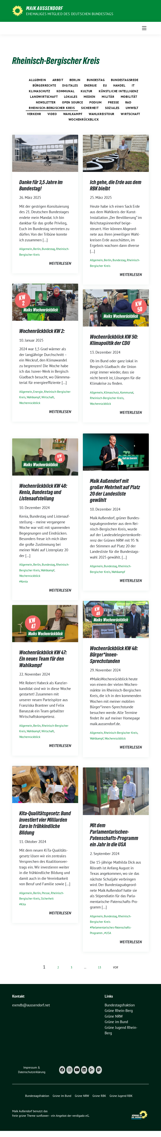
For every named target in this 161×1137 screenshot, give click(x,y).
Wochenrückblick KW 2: (42, 331)
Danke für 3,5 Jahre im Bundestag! (41, 185)
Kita (23, 904)
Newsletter (46, 102)
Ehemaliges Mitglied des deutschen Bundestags (69, 14)
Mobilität (129, 97)
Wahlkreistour (101, 114)
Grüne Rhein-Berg (119, 1010)
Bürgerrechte (44, 85)
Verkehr (34, 114)
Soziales (112, 108)
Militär (108, 97)
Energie (90, 85)
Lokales (70, 97)
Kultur (86, 91)
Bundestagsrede (124, 80)
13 (99, 967)
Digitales (70, 85)
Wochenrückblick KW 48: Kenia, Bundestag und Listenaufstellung (43, 492)
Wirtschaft (130, 114)
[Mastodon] (99, 1070)
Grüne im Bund (116, 1021)
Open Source (72, 102)
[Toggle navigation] (144, 28)
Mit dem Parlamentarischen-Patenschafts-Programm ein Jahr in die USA (114, 834)
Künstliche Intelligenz (118, 91)
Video (52, 114)
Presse (113, 102)
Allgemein (37, 80)
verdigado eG (80, 1116)
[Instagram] (69, 1070)
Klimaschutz (39, 91)
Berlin (75, 80)
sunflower (42, 1116)
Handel (119, 85)
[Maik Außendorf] (17, 10)
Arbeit (57, 80)
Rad (128, 102)
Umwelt (132, 108)
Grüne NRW (114, 1016)
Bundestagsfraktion (120, 1005)
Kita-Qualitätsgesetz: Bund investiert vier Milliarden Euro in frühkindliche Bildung (45, 822)
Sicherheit (90, 108)
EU (105, 85)
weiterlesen (60, 263)
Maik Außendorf (44, 8)
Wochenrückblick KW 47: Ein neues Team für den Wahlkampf (43, 658)
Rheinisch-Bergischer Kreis (52, 108)
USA (108, 933)
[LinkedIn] (84, 1070)
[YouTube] (77, 1070)
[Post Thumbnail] (45, 152)
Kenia (24, 581)
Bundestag (96, 80)
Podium (95, 102)
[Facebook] (62, 1070)
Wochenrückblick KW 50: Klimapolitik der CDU (114, 340)
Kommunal (65, 91)
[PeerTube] (91, 1070)
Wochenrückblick (84, 119)
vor (115, 967)
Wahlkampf (72, 114)
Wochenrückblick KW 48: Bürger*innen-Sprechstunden (114, 654)
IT (133, 85)
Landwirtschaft (44, 97)
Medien (89, 97)
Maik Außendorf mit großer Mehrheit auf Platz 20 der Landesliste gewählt (115, 490)
